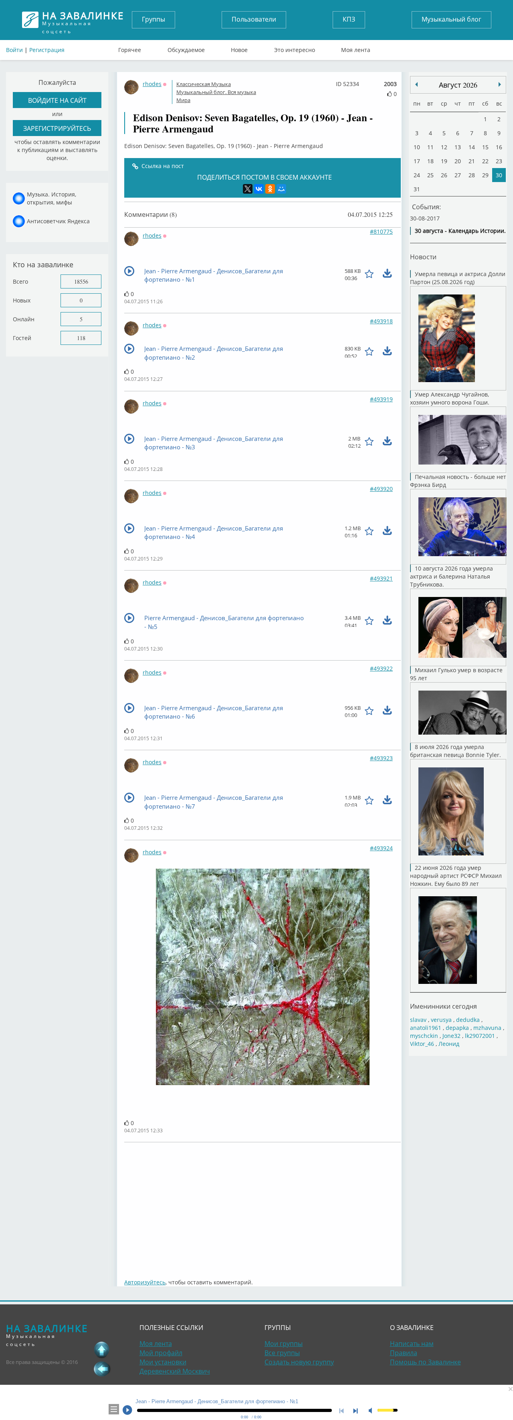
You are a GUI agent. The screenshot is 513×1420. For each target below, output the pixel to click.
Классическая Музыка (203, 84)
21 (472, 161)
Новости (423, 256)
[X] (247, 189)
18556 (81, 281)
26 (444, 175)
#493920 (381, 489)
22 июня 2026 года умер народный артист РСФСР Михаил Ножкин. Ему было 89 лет (456, 875)
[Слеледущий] (416, 84)
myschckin (424, 1035)
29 (485, 175)
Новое (239, 48)
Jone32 (451, 1035)
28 (472, 175)
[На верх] (101, 1349)
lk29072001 (480, 1035)
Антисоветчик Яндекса (58, 221)
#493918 (381, 321)
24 (417, 175)
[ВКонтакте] (259, 189)
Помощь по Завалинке (425, 1362)
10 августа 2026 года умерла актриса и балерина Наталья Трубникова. (451, 576)
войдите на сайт (57, 100)
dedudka (468, 1019)
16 (499, 147)
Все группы (282, 1352)
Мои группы (284, 1343)
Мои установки (162, 1362)
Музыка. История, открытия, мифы (51, 198)
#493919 (381, 399)
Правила (403, 1352)
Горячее (129, 48)
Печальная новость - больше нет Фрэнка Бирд (458, 481)
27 (457, 175)
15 (485, 147)
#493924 (381, 848)
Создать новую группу (299, 1362)
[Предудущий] (500, 84)
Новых (21, 300)
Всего (20, 281)
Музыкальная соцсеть (83, 20)
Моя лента (355, 48)
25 (430, 175)
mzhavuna (487, 1027)
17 (417, 161)
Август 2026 (458, 85)
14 (472, 147)
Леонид (448, 1043)
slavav (418, 1019)
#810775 (381, 231)
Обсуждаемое (186, 48)
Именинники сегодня (443, 1006)
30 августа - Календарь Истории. (460, 230)
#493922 (381, 668)
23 (499, 161)
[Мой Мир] (281, 189)
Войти (14, 50)
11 (430, 147)
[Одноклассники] (270, 189)
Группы (153, 19)
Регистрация (47, 50)
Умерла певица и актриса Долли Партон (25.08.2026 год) (457, 278)
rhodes (152, 84)
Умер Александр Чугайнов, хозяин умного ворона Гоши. (449, 398)
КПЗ (349, 19)
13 (457, 147)
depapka (457, 1027)
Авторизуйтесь (145, 1282)
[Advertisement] (262, 1206)
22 (485, 161)
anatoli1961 (425, 1027)
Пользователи (254, 19)
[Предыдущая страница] (101, 1368)
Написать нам (412, 1343)
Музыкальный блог (451, 19)
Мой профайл (160, 1352)
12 (444, 147)
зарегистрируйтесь (57, 128)
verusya (441, 1019)
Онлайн (23, 319)
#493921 (381, 578)
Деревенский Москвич (174, 1371)
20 (457, 161)
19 (444, 161)
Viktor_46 (422, 1043)
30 (499, 175)
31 (417, 189)
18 (430, 161)
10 (417, 147)
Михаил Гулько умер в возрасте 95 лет (456, 674)
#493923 (381, 758)
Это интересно (294, 48)
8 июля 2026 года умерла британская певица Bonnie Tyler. (455, 751)
